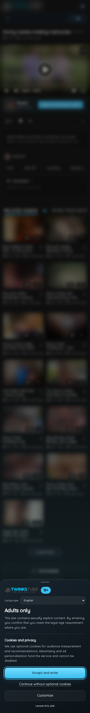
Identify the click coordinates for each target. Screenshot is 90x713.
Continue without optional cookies (45, 684)
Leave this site (45, 705)
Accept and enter (45, 673)
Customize (45, 695)
